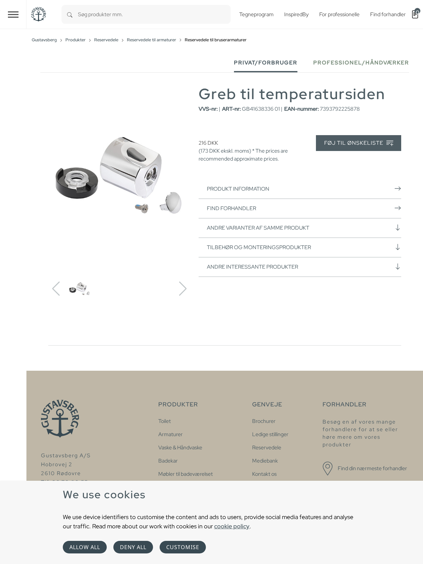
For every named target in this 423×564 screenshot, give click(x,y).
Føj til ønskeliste (354, 142)
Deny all (133, 547)
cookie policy (232, 526)
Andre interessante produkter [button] (252, 266)
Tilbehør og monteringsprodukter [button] (259, 247)
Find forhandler (231, 208)
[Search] (69, 14)
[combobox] (154, 14)
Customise (182, 547)
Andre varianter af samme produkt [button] (258, 227)
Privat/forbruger (265, 62)
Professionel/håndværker (361, 62)
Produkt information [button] (238, 188)
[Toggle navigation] (13, 14)
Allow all (84, 547)
